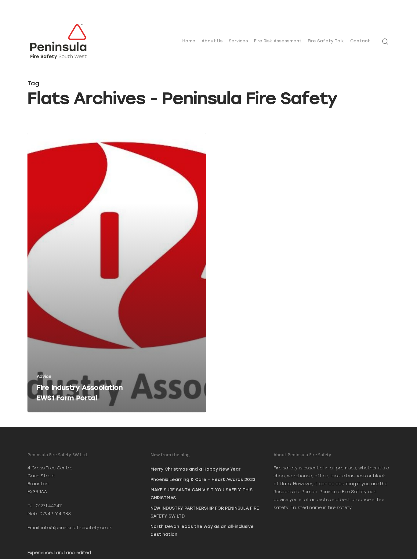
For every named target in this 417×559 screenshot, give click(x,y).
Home (188, 41)
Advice (44, 376)
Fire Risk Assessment (278, 41)
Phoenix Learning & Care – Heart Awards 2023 (203, 479)
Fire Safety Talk (326, 41)
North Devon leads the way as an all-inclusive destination (202, 530)
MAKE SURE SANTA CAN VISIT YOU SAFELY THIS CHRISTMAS (201, 493)
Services (238, 41)
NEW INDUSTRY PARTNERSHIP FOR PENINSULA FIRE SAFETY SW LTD (204, 512)
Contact (360, 41)
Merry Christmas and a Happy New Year (195, 469)
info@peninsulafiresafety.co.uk (76, 527)
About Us (212, 41)
